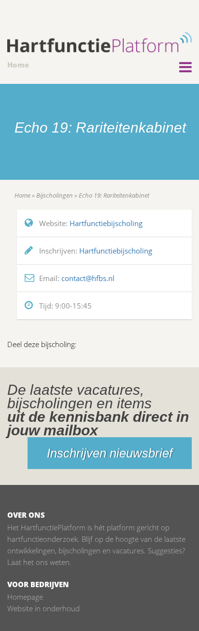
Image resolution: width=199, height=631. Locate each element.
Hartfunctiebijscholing (106, 223)
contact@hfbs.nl (87, 278)
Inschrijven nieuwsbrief (109, 453)
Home (18, 64)
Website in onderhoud (43, 608)
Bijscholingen (54, 195)
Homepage (25, 597)
